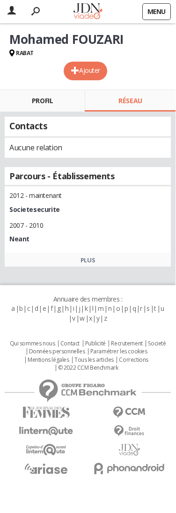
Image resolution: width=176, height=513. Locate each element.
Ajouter (89, 70)
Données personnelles (57, 351)
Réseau (130, 100)
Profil (42, 100)
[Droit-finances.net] (129, 431)
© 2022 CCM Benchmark (88, 368)
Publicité (95, 343)
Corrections (133, 360)
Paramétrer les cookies (118, 351)
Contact (70, 343)
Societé (157, 343)
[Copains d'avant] (46, 450)
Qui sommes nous (32, 343)
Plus (88, 260)
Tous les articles (94, 360)
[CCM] (129, 412)
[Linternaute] (46, 431)
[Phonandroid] (129, 468)
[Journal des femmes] (46, 412)
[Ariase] (46, 469)
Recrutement (126, 343)
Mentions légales (48, 360)
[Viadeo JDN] (129, 450)
